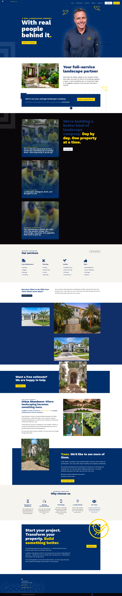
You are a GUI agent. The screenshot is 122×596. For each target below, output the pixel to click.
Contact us (100, 3)
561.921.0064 (24, 585)
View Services (28, 156)
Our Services (79, 3)
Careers (93, 3)
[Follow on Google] (92, 594)
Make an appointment (86, 99)
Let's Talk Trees (67, 481)
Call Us (108, 3)
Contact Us (20, 386)
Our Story (87, 3)
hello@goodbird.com (26, 587)
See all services (94, 251)
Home (72, 3)
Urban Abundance (45, 410)
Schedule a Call (27, 295)
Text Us (116, 3)
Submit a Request (29, 42)
